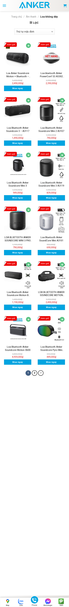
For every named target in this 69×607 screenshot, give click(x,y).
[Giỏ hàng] (65, 5)
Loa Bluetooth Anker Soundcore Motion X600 (17, 348)
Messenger (47, 605)
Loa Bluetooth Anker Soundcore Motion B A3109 (18, 294)
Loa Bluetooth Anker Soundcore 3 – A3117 (17, 129)
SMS (61, 605)
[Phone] (34, 600)
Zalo (21, 605)
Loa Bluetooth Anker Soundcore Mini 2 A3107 (51, 129)
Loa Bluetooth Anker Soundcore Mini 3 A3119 (51, 184)
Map (7, 605)
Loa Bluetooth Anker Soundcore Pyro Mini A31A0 (51, 348)
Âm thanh (31, 16)
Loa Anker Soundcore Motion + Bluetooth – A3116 (17, 75)
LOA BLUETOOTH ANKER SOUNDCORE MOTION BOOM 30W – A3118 (51, 294)
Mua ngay (17, 88)
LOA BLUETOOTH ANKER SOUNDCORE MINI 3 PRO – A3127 (17, 239)
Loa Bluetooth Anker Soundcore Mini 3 (18, 184)
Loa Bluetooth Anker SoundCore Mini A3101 (51, 239)
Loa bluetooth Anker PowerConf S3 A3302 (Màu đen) (51, 75)
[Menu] (4, 6)
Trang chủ (16, 16)
